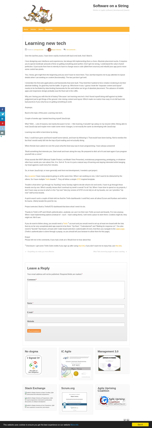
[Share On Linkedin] (2, 118)
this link (119, 246)
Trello (47, 179)
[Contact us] (2, 132)
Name (29, 303)
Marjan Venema (56, 49)
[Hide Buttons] (1, 136)
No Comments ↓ (71, 49)
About (41, 29)
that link (82, 246)
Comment (32, 280)
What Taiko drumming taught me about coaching (109, 251)
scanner (32, 176)
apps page (120, 229)
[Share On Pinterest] (2, 123)
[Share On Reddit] (2, 128)
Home (26, 29)
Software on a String (111, 6)
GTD (79, 179)
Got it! (140, 424)
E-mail (29, 312)
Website (30, 321)
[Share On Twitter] (2, 114)
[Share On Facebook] (2, 109)
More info (74, 424)
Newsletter (49, 29)
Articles (33, 29)
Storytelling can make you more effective (40, 251)
